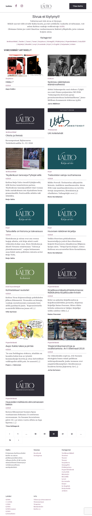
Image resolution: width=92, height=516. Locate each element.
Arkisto (72, 44)
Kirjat (49, 44)
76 (10, 440)
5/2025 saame (11, 509)
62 (72, 434)
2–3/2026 (9, 502)
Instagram (38, 455)
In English (55, 44)
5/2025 (8, 511)
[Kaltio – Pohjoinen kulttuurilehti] (46, 6)
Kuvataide (41, 44)
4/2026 (8, 499)
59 (44, 434)
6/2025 (8, 506)
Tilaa (78, 6)
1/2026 (8, 504)
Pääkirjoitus (59, 41)
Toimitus (37, 504)
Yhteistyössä (52, 130)
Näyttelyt (21, 44)
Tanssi (28, 41)
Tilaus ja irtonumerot (42, 499)
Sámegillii (50, 41)
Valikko (9, 6)
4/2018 (8, 178)
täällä (61, 26)
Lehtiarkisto (10, 514)
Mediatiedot (38, 506)
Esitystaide (65, 44)
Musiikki (28, 44)
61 (63, 434)
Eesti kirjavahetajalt (13, 287)
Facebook (37, 453)
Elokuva (51, 78)
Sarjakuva (42, 41)
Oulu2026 (81, 41)
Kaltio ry (37, 509)
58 (35, 434)
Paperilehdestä (71, 41)
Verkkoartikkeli (12, 41)
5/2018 (8, 85)
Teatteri (21, 41)
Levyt (35, 44)
